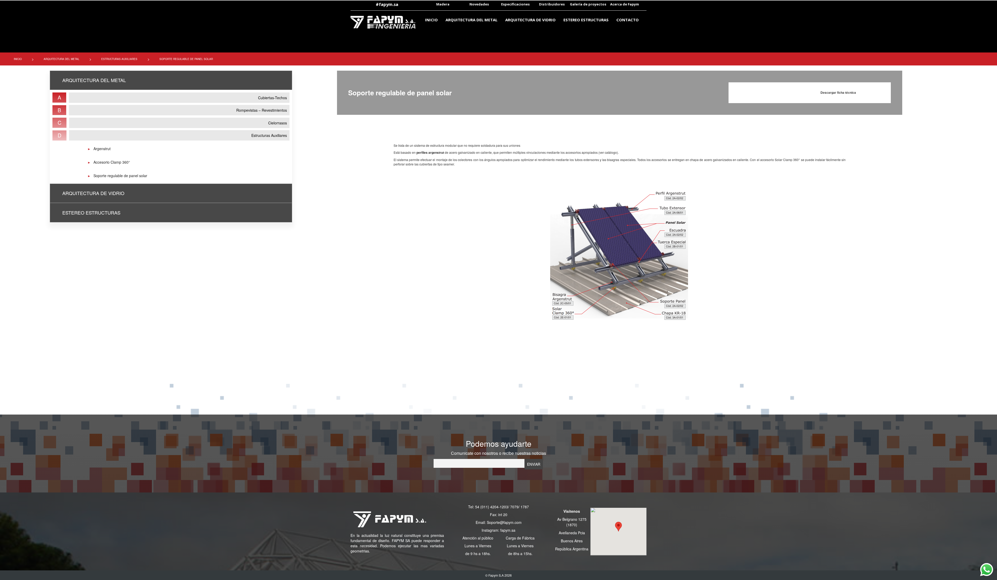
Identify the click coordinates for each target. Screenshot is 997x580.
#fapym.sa (387, 4)
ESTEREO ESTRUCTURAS (586, 19)
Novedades (479, 4)
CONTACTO (627, 19)
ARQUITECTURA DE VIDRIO (530, 19)
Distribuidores (552, 4)
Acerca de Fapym (624, 4)
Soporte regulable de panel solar (120, 175)
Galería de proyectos (588, 4)
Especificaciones (515, 4)
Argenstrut (102, 148)
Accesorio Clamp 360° (111, 162)
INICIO (431, 19)
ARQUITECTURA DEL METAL (471, 19)
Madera (442, 4)
